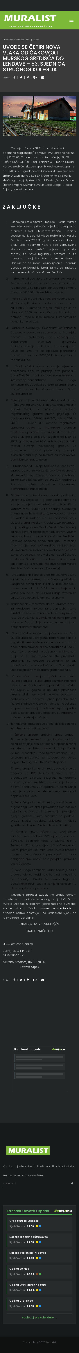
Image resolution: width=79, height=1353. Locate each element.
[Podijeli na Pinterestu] (28, 77)
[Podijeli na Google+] (35, 77)
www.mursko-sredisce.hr (56, 908)
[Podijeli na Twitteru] (20, 77)
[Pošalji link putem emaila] (42, 77)
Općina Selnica (19, 1269)
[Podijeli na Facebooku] (14, 77)
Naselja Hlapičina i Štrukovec (28, 1237)
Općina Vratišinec (21, 1301)
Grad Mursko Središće (24, 1221)
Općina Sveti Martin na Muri (27, 1285)
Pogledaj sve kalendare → (39, 1317)
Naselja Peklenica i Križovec (27, 1253)
